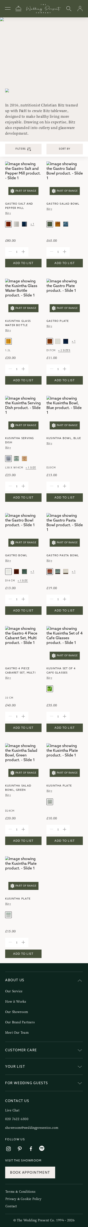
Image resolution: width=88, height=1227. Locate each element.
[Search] (68, 8)
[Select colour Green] (49, 224)
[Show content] (80, 1051)
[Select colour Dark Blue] (65, 341)
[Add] (23, 252)
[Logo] (43, 9)
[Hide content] (80, 981)
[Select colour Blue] (24, 224)
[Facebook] (31, 1148)
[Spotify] (42, 1148)
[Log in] (80, 8)
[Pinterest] (19, 1148)
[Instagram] (8, 1148)
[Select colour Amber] (8, 224)
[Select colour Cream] (16, 224)
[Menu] (8, 8)
